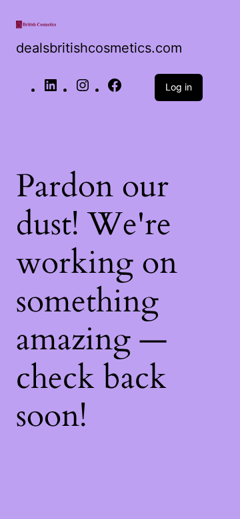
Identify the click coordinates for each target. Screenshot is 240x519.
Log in (178, 86)
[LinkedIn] (51, 89)
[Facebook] (115, 89)
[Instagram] (83, 89)
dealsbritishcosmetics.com (99, 48)
